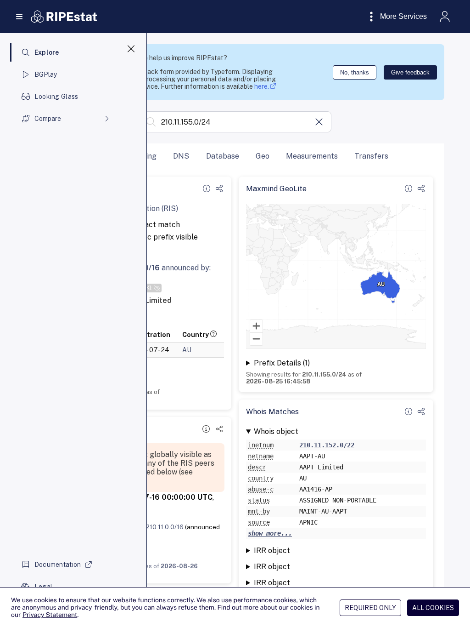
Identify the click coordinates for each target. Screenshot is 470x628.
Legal (43, 586)
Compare (47, 118)
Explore (46, 52)
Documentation (57, 564)
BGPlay (45, 74)
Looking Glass (56, 96)
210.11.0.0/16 (165, 527)
